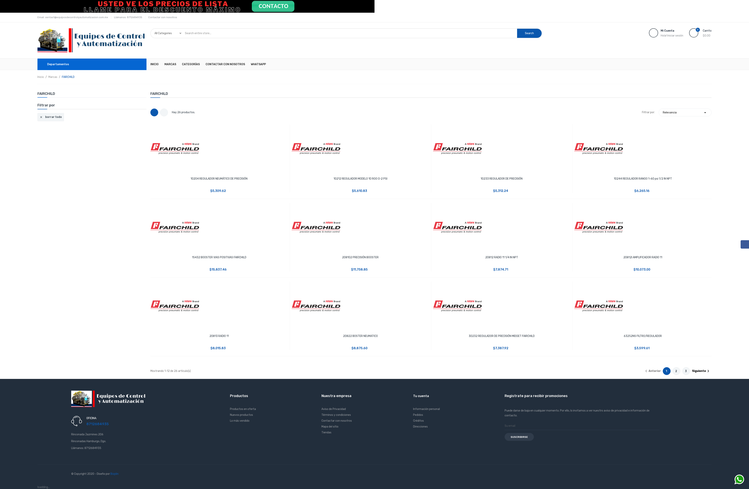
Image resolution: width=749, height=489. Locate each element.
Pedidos (418, 415)
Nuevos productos (241, 415)
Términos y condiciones (336, 415)
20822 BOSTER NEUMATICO (360, 336)
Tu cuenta (421, 396)
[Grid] (154, 112)
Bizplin (114, 474)
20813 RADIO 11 (219, 336)
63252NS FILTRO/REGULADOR (643, 336)
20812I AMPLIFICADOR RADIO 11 (642, 257)
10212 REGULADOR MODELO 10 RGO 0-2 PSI (360, 178)
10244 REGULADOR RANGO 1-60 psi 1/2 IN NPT (643, 178)
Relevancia (685, 112)
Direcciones (420, 426)
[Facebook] (745, 244)
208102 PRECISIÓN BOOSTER (360, 257)
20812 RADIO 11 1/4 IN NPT (501, 257)
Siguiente (701, 371)
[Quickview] (219, 148)
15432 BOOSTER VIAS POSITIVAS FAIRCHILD (219, 257)
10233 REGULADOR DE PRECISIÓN (502, 178)
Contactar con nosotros (162, 17)
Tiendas (326, 432)
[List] (164, 112)
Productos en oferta (243, 409)
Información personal (426, 409)
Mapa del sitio (329, 426)
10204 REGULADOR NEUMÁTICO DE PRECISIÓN (219, 178)
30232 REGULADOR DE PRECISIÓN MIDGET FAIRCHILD (502, 336)
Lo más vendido (239, 420)
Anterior (652, 371)
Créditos (418, 420)
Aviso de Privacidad (333, 409)
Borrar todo (51, 117)
